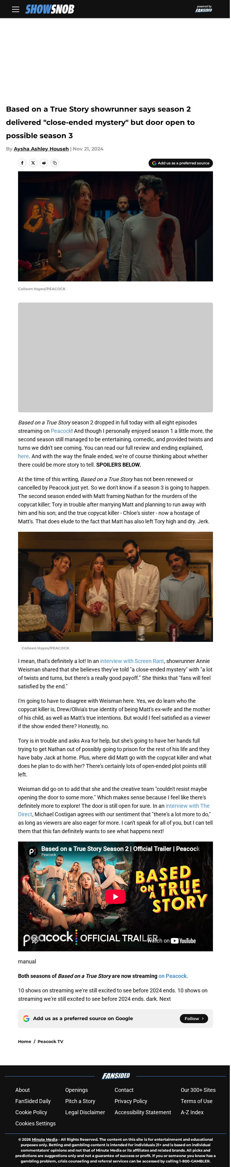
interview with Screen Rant (132, 661)
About (22, 1090)
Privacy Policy (131, 1101)
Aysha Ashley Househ (41, 149)
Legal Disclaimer (85, 1112)
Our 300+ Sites (198, 1090)
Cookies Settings (35, 1123)
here (23, 456)
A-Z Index (192, 1112)
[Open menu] (15, 9)
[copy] (55, 163)
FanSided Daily (33, 1101)
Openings (76, 1090)
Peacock (60, 431)
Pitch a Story (80, 1101)
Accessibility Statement (143, 1112)
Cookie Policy (31, 1112)
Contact (124, 1090)
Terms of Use (197, 1101)
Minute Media (44, 1139)
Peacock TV (50, 1041)
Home (24, 1041)
